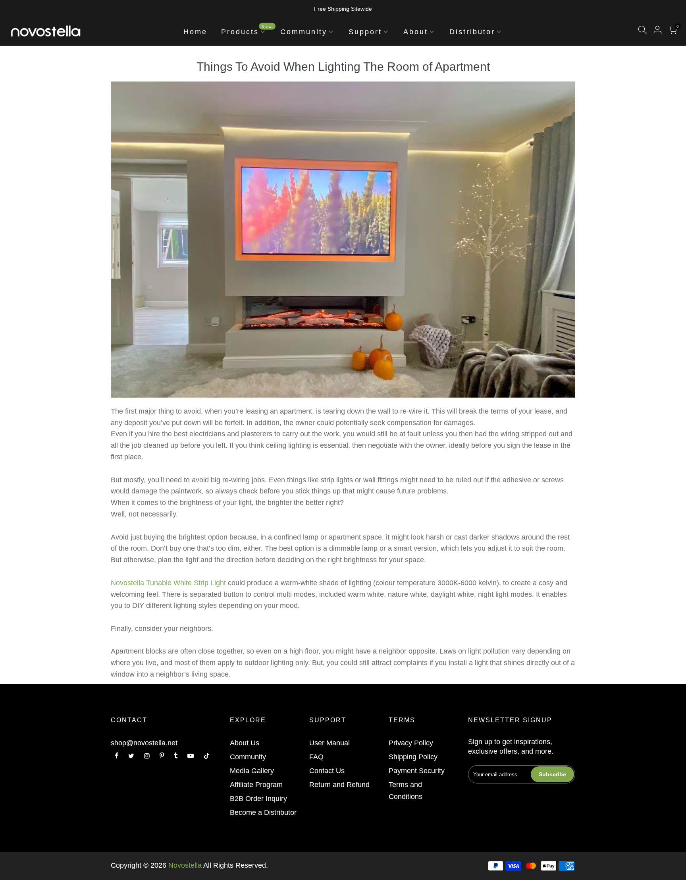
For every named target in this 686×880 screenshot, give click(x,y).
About (415, 32)
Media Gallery (252, 771)
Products (247, 30)
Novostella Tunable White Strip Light (168, 583)
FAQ (316, 757)
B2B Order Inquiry (258, 799)
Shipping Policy (413, 757)
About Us (244, 743)
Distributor (472, 32)
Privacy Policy (411, 743)
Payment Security (417, 771)
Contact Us (327, 771)
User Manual (329, 743)
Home (195, 32)
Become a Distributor (263, 812)
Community (303, 32)
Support (365, 32)
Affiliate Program (256, 785)
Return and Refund (339, 785)
